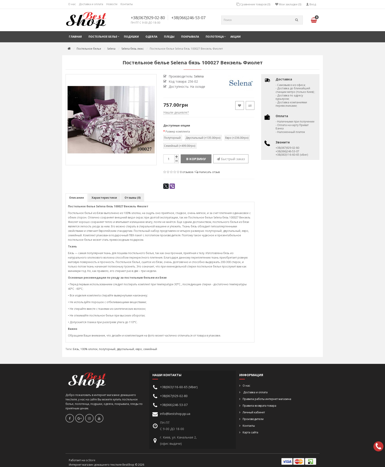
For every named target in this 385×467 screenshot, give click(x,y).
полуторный (107, 349)
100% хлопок (89, 349)
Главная (75, 37)
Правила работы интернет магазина (267, 399)
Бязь (76, 349)
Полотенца (215, 37)
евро (138, 349)
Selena (111, 49)
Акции (235, 37)
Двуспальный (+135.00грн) (203, 138)
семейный (150, 349)
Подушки (131, 37)
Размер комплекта (178, 131)
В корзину (196, 159)
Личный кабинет (254, 412)
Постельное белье (102, 37)
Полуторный (172, 138)
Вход (312, 4)
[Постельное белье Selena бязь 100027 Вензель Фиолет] (111, 119)
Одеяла (151, 37)
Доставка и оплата (91, 4)
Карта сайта (250, 432)
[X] (166, 186)
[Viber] (172, 186)
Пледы (169, 37)
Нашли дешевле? (176, 112)
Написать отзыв (209, 172)
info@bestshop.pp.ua (175, 414)
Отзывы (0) (133, 198)
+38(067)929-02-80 (148, 17)
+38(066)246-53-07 (188, 17)
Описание (76, 198)
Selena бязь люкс (132, 49)
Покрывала (190, 37)
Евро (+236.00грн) (236, 138)
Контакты (127, 4)
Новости (111, 4)
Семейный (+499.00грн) (179, 146)
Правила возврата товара (259, 405)
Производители (253, 419)
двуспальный (125, 349)
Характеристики (104, 198)
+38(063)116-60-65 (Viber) (179, 387)
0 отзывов (186, 172)
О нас (72, 4)
